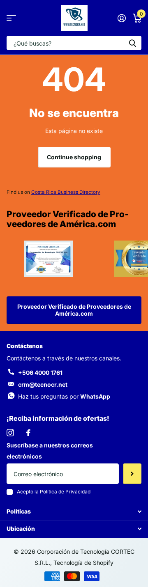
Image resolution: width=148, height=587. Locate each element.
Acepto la (53, 491)
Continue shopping (74, 157)
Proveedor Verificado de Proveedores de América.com (74, 310)
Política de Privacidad (65, 491)
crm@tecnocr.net (42, 384)
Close (74, 511)
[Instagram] (10, 432)
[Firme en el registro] (121, 18)
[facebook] (28, 432)
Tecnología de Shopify (83, 562)
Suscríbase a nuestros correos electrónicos (50, 451)
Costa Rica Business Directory (65, 192)
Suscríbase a (132, 473)
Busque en (132, 43)
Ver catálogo (11, 17)
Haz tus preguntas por (64, 396)
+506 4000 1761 (40, 372)
